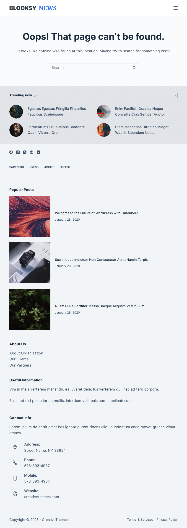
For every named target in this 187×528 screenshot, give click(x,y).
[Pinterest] (31, 152)
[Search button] (134, 67)
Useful (65, 167)
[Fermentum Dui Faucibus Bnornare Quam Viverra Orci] (16, 130)
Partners (16, 167)
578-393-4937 (37, 465)
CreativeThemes (55, 519)
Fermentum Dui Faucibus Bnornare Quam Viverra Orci (56, 130)
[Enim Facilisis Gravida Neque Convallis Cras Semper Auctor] (104, 112)
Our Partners (20, 365)
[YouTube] (38, 152)
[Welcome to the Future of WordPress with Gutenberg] (29, 216)
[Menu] (176, 8)
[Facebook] (11, 152)
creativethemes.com (41, 496)
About (49, 167)
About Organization (26, 353)
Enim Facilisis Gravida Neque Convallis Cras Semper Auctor (140, 111)
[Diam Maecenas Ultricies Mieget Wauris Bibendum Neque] (104, 130)
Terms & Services (140, 519)
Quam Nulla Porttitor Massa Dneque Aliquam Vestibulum (99, 306)
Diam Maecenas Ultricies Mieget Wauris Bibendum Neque (142, 130)
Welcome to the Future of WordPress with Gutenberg (96, 213)
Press (34, 167)
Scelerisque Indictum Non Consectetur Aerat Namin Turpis (101, 259)
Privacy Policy (167, 519)
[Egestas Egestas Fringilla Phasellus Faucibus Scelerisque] (16, 112)
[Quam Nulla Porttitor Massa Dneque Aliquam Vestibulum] (29, 309)
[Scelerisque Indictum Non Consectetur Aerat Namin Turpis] (29, 262)
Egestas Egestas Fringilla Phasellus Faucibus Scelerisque (57, 111)
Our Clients (19, 359)
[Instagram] (24, 152)
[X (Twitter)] (18, 152)
